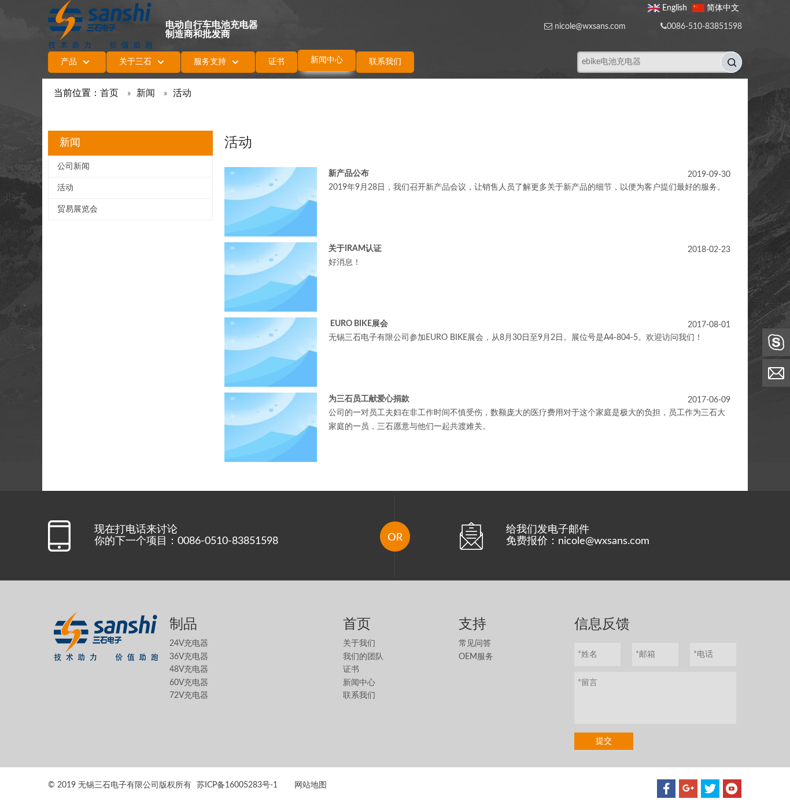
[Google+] (688, 788)
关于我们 (359, 643)
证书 (351, 669)
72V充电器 (188, 695)
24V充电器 (188, 643)
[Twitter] (710, 788)
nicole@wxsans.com (590, 27)
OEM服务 (476, 657)
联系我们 (359, 695)
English (674, 8)
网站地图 (310, 785)
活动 (65, 188)
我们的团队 (363, 657)
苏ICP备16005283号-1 (237, 785)
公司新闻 (73, 166)
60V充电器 (188, 683)
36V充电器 (188, 657)
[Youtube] (732, 788)
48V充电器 (188, 669)
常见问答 (475, 643)
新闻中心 (359, 683)
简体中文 (723, 8)
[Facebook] (666, 788)
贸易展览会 (77, 209)
